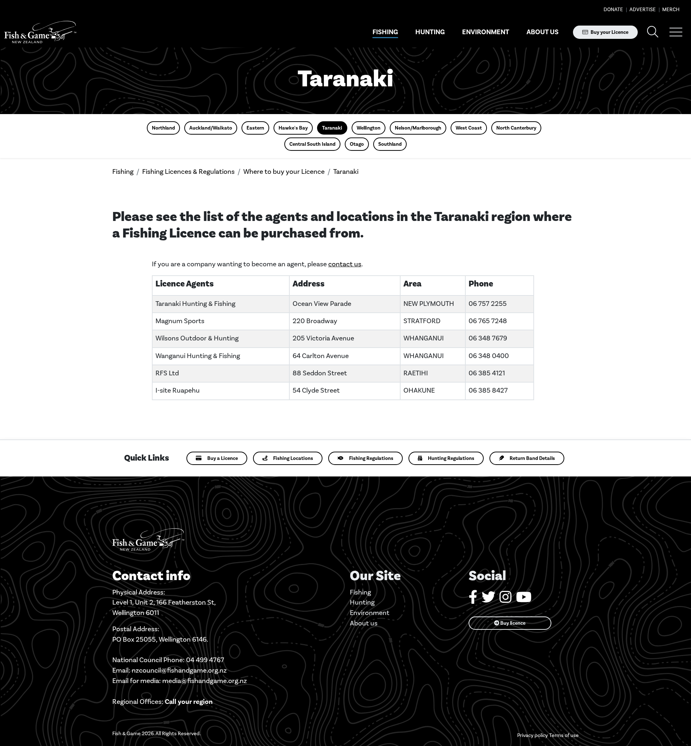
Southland (390, 144)
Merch (670, 9)
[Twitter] (488, 600)
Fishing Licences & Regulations (188, 171)
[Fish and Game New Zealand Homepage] (40, 32)
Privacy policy (532, 735)
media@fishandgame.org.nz (204, 681)
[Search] (652, 32)
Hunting (430, 32)
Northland (163, 128)
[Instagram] (506, 600)
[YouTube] (524, 600)
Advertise (642, 9)
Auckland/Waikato (210, 128)
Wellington (368, 128)
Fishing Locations (293, 458)
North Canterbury (516, 128)
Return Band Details (532, 458)
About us (543, 32)
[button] (676, 32)
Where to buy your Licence (284, 171)
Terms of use (564, 735)
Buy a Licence (222, 458)
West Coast (469, 128)
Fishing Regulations (371, 458)
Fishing (385, 32)
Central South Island (312, 144)
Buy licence (512, 623)
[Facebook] (473, 600)
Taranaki (332, 128)
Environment (485, 32)
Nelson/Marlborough (418, 128)
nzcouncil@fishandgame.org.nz (179, 670)
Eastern (255, 128)
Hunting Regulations (451, 458)
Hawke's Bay (293, 128)
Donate (613, 9)
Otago (357, 144)
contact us (344, 264)
